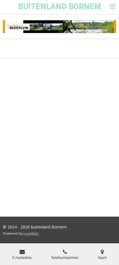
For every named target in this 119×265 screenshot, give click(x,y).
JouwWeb (31, 233)
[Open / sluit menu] (112, 7)
